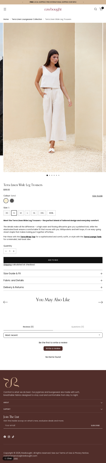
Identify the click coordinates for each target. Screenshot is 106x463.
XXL (42, 213)
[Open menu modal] (4, 9)
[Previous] (23, 2)
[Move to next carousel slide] (100, 302)
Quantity (7, 245)
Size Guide (97, 196)
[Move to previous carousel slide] (5, 302)
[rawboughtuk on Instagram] (9, 437)
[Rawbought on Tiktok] (13, 437)
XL (34, 213)
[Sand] (5, 200)
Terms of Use (65, 453)
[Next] (83, 2)
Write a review (53, 348)
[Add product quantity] (13, 251)
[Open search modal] (95, 9)
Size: (6, 207)
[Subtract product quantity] (6, 251)
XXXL (51, 213)
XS (7, 213)
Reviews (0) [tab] (28, 326)
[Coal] (11, 200)
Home (6, 19)
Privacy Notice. (82, 453)
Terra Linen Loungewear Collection (27, 19)
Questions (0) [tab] (77, 326)
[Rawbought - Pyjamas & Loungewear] (53, 11)
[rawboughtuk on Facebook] (5, 437)
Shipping (7, 264)
